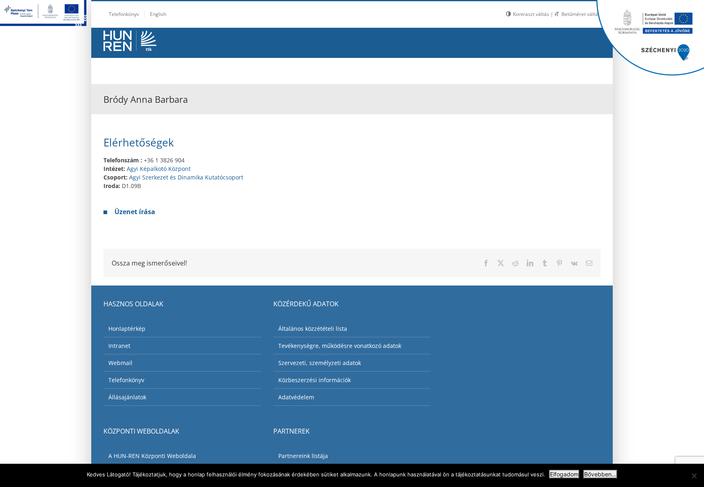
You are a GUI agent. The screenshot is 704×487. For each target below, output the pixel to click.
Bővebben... (600, 474)
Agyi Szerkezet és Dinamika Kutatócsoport (186, 177)
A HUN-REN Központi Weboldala (152, 456)
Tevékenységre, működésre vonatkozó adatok (339, 346)
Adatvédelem (296, 397)
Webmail (120, 363)
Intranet (119, 346)
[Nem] (694, 476)
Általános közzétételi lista (312, 328)
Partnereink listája (303, 456)
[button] (580, 69)
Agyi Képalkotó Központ (159, 169)
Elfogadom (564, 474)
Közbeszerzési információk (314, 380)
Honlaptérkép (126, 328)
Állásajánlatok (127, 397)
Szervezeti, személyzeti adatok (319, 363)
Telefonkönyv (126, 380)
